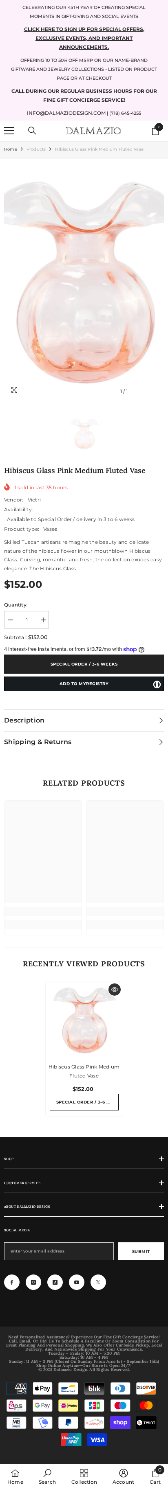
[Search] (32, 131)
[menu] (9, 131)
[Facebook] (12, 1282)
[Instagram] (33, 1282)
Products (36, 149)
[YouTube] (76, 1282)
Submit (141, 1251)
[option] (84, 281)
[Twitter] (98, 1282)
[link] (43, 911)
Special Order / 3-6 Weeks (84, 664)
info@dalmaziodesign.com (66, 113)
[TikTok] (55, 1282)
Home (10, 149)
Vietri (34, 500)
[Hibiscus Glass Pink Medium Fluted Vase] (84, 1019)
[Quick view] (114, 989)
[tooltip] (157, 684)
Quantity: (16, 605)
